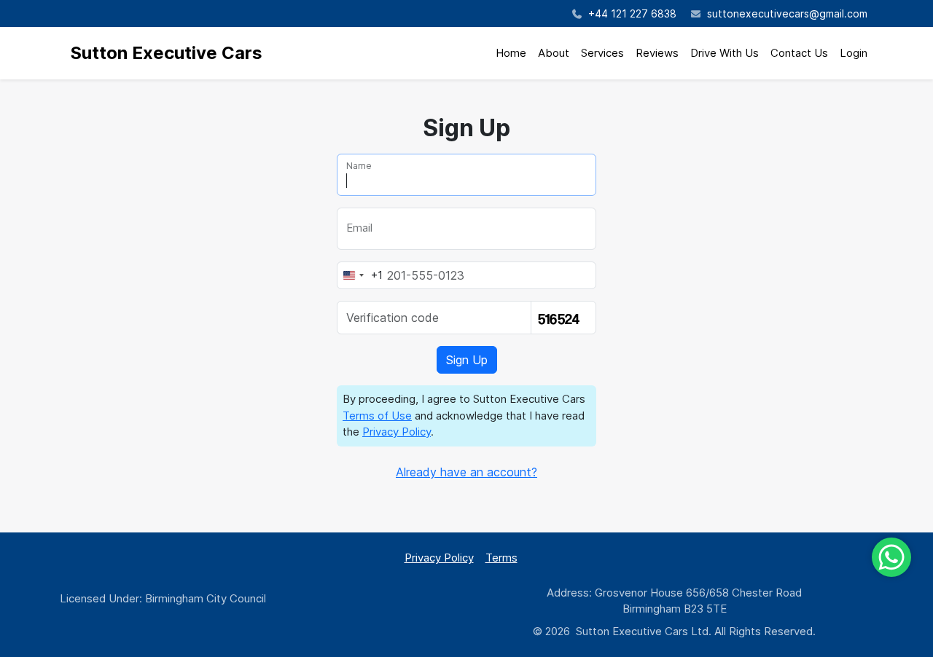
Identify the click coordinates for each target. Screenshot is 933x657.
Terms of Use (377, 415)
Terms (501, 557)
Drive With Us (724, 53)
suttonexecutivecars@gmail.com (787, 13)
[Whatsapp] (891, 557)
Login (853, 53)
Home (511, 53)
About (553, 53)
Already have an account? (466, 472)
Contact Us (799, 53)
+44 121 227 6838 (630, 13)
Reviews (657, 53)
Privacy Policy (396, 431)
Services (602, 53)
